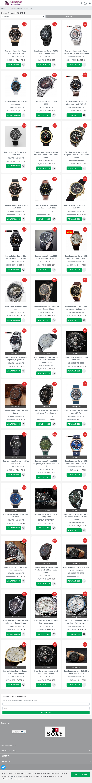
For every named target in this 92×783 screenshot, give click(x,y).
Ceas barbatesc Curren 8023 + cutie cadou (15, 103)
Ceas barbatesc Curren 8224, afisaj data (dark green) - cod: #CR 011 (46, 463)
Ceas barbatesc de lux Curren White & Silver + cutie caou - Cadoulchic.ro (46, 359)
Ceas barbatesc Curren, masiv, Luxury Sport (46, 515)
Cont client (6, 761)
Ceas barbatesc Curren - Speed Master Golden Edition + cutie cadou (46, 154)
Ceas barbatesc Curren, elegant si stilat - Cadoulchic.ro (15, 672)
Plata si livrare (8, 751)
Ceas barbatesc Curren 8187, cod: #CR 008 (15, 515)
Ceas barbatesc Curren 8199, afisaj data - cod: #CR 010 (76, 462)
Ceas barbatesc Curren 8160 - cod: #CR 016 (15, 153)
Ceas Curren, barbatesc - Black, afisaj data (76, 358)
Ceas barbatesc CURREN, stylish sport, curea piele (76, 568)
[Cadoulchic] (14, 3)
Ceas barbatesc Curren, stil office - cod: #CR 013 (16, 462)
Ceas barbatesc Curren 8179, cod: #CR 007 (76, 206)
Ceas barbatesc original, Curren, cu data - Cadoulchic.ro (76, 622)
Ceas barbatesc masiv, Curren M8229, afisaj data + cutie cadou (76, 52)
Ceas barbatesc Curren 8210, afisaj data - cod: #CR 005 (15, 257)
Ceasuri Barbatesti (16, 8)
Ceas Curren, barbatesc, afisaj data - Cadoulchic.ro (46, 672)
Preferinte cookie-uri (17, 779)
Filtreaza (68, 16)
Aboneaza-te (46, 712)
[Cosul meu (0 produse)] (85, 3)
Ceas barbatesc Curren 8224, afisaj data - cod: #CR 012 (46, 206)
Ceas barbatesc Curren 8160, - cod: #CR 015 (76, 411)
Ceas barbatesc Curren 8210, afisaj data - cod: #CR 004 (46, 257)
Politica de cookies (16, 776)
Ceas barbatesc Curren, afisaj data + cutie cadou (15, 568)
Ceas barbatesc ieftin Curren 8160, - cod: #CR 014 (15, 52)
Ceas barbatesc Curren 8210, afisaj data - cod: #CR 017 (76, 103)
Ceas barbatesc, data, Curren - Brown (16, 411)
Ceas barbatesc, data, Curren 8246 (46, 103)
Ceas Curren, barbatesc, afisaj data (15, 308)
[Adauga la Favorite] (23, 65)
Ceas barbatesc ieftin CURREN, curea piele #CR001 (76, 672)
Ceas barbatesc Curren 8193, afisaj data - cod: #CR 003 (76, 257)
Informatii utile (8, 745)
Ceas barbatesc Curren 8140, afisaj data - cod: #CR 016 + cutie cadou (76, 154)
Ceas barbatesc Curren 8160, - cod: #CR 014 (15, 206)
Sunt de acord (80, 774)
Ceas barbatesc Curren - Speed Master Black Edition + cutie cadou (46, 569)
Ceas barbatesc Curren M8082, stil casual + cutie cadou (46, 52)
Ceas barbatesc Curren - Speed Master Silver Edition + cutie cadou (76, 516)
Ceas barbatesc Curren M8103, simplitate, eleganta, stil (16, 358)
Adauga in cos (13, 64)
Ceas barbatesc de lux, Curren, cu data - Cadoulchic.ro (46, 308)
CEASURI (4, 8)
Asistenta (5, 756)
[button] (90, 3)
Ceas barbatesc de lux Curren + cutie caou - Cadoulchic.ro (76, 308)
